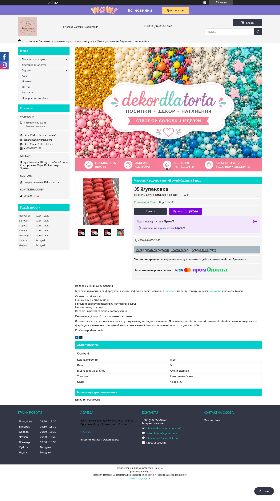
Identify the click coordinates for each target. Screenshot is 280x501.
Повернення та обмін (35, 98)
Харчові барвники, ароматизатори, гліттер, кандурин (61, 41)
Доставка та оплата (34, 64)
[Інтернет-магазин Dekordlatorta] (27, 35)
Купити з (179, 211)
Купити (150, 211)
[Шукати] (258, 31)
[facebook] (76, 338)
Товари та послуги (33, 59)
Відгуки (26, 70)
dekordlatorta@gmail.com (38, 139)
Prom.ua (158, 468)
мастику (171, 290)
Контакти (27, 92)
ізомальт (215, 290)
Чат (267, 491)
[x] (80, 338)
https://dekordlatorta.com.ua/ (40, 135)
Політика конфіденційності (172, 475)
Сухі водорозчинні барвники (114, 41)
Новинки (27, 81)
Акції (25, 75)
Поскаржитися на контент (142, 475)
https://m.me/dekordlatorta (38, 144)
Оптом (26, 86)
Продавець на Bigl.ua (140, 471)
